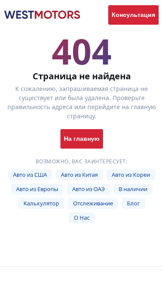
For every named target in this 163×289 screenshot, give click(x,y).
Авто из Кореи (131, 175)
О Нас (82, 217)
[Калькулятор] (61, 278)
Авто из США (30, 175)
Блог (133, 203)
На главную (82, 138)
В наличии (133, 189)
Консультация (133, 14)
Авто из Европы (37, 189)
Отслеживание (93, 203)
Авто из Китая (79, 175)
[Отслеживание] (102, 278)
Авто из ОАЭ (88, 189)
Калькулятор (41, 203)
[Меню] (20, 278)
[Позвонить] (142, 278)
